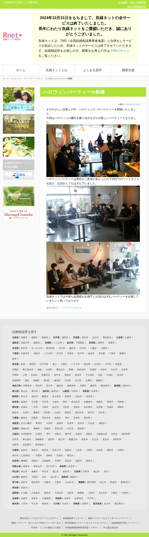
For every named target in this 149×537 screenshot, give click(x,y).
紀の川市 (50, 466)
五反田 (124, 369)
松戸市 (81, 353)
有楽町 (93, 369)
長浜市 (81, 423)
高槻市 (78, 434)
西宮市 (45, 450)
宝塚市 (59, 455)
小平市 (108, 364)
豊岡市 (110, 450)
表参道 (118, 364)
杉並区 (34, 375)
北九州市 (103, 493)
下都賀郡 (80, 342)
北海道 (15, 337)
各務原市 (88, 402)
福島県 (15, 342)
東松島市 (107, 337)
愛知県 (15, 407)
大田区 (49, 369)
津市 (67, 418)
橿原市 (78, 461)
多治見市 (75, 402)
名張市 (76, 418)
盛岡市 (65, 337)
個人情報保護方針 (136, 6)
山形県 (119, 337)
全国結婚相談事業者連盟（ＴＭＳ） (82, 527)
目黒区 (15, 369)
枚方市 (61, 439)
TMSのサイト (120, 50)
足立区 (78, 380)
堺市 (48, 434)
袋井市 (34, 396)
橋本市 (26, 466)
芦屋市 (39, 455)
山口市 (53, 477)
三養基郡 (46, 498)
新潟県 (117, 385)
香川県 (15, 482)
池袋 (39, 369)
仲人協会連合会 (110, 527)
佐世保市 (78, 498)
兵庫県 (15, 450)
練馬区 (57, 380)
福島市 (37, 342)
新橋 (71, 369)
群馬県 (92, 342)
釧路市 (45, 337)
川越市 (93, 348)
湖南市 (102, 423)
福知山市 (25, 428)
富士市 (24, 396)
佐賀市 (34, 498)
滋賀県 (15, 423)
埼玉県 (15, 348)
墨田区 (32, 364)
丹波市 (99, 450)
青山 (54, 364)
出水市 (107, 503)
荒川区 (120, 375)
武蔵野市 (16, 380)
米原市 (70, 423)
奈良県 (15, 461)
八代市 (24, 503)
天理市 (58, 461)
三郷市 (104, 348)
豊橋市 (36, 412)
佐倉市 (91, 353)
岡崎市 (120, 407)
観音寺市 (35, 482)
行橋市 (114, 493)
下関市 (34, 477)
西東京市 (46, 375)
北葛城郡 (46, 461)
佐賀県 (15, 498)
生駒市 (34, 461)
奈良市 (68, 461)
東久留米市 (28, 369)
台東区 (89, 380)
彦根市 (60, 423)
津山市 (45, 471)
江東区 (64, 364)
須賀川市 (25, 342)
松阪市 (34, 418)
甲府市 (74, 391)
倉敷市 (34, 471)
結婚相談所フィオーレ (73, 518)
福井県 (46, 391)
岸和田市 (117, 439)
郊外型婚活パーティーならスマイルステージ (86, 523)
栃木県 (70, 342)
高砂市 (24, 450)
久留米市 (35, 493)
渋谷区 (103, 369)
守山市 (91, 423)
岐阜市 (24, 402)
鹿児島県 (97, 503)
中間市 (125, 493)
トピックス (17, 78)
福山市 (96, 471)
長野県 (86, 391)
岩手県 (56, 337)
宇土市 (34, 503)
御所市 (89, 461)
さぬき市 (69, 482)
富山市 (24, 391)
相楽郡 (81, 428)
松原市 (39, 434)
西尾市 (68, 412)
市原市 (70, 353)
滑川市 (34, 391)
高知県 (15, 487)
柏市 (14, 359)
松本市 (94, 391)
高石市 (105, 439)
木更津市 (25, 353)
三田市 (78, 450)
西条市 (113, 482)
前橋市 (111, 342)
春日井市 (79, 412)
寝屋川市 (73, 439)
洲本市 (34, 450)
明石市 (70, 455)
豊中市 (68, 434)
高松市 (24, 482)
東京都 (15, 364)
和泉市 (84, 439)
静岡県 (15, 396)
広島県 (77, 471)
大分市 (65, 503)
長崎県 (58, 498)
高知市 (24, 487)
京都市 (47, 428)
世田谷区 (81, 369)
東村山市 (60, 369)
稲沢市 (91, 412)
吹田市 (114, 434)
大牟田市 (59, 493)
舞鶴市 (37, 428)
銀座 (23, 364)
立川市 (114, 369)
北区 (100, 375)
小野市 (89, 450)
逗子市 (49, 385)
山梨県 (66, 391)
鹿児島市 (118, 503)
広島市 (86, 471)
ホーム (20, 70)
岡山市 (24, 471)
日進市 (24, 407)
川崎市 (83, 385)
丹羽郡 (47, 412)
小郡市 (91, 493)
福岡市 (47, 493)
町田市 (78, 375)
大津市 (49, 423)
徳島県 (65, 477)
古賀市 (70, 493)
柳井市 (24, 477)
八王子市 (75, 364)
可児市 (45, 402)
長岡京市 (59, 428)
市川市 (60, 353)
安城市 (110, 407)
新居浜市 (125, 482)
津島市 (76, 407)
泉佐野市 (27, 444)
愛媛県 (81, 482)
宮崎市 (85, 503)
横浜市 (60, 385)
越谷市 (72, 348)
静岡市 (68, 396)
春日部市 (50, 348)
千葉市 (112, 353)
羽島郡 (120, 402)
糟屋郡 (81, 493)
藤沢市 (93, 385)
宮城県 (76, 337)
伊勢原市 (27, 385)
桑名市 (24, 418)
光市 (44, 477)
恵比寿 (87, 364)
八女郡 (24, 493)
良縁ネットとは (57, 70)
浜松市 (78, 396)
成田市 (37, 353)
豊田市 (15, 412)
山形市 (128, 337)
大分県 (56, 503)
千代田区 (90, 375)
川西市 (120, 450)
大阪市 (58, 434)
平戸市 (90, 498)
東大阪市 (27, 439)
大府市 (26, 412)
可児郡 (34, 402)
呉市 (106, 471)
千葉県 (15, 353)
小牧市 (45, 407)
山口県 (15, 477)
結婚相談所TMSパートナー (124, 523)
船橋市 (123, 353)
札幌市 (24, 337)
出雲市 (71, 466)
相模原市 (71, 385)
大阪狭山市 (101, 434)
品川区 (97, 364)
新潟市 (126, 385)
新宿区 (47, 380)
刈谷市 (101, 412)
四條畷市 (39, 439)
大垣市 (55, 402)
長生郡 (102, 353)
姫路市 (68, 450)
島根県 (63, 466)
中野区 (15, 375)
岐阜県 (15, 402)
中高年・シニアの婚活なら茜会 (46, 527)
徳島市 (73, 477)
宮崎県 (76, 503)
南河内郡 (126, 434)
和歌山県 (16, 466)
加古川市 (56, 450)
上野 (25, 375)
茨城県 (48, 342)
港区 (27, 380)
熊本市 (45, 503)
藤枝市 (45, 396)
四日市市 (46, 418)
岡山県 (15, 471)
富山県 (15, 391)
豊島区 (68, 375)
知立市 (55, 407)
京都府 (15, 428)
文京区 (68, 380)
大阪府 (15, 434)
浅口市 (55, 471)
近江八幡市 (26, 423)
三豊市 (58, 482)
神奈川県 (16, 385)
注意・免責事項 (138, 2)
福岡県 (15, 493)
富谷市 (85, 337)
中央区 (110, 375)
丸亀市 (47, 482)
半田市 (66, 407)
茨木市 (15, 439)
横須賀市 (105, 385)
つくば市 (58, 342)
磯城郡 (24, 461)
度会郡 (87, 418)
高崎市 (101, 342)
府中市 (57, 375)
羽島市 (110, 402)
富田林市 (39, 444)
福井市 (54, 391)
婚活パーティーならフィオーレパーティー (108, 518)
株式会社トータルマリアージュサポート (39, 518)
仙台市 (95, 337)
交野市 (15, 444)
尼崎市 (49, 455)
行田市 (83, 348)
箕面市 (89, 434)
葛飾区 (99, 380)
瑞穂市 (99, 402)
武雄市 (24, 498)
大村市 (67, 498)
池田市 (51, 439)
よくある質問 (92, 70)
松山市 (103, 482)
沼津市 (89, 396)
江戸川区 (44, 364)
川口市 (62, 348)
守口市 (95, 439)
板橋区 (36, 380)
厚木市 (39, 385)
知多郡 (99, 407)
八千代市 (48, 353)
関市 (65, 402)
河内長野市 (26, 434)
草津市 (39, 423)
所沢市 (24, 348)
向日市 (70, 428)
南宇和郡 (91, 482)
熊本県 (15, 503)
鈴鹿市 (58, 418)
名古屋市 (88, 407)
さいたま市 (36, 348)
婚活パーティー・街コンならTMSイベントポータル (36, 523)
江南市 (57, 412)
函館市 (34, 337)
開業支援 (128, 70)
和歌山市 (38, 466)
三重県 (15, 418)
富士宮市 (56, 396)
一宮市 (34, 407)
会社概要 (122, 2)
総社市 (66, 471)
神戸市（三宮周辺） (21, 455)
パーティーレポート (35, 78)
